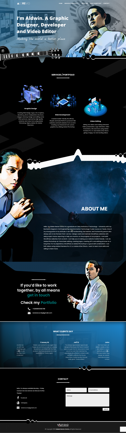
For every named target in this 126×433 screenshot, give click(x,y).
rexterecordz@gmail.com (29, 408)
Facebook (24, 398)
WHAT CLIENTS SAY (95, 3)
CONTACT (106, 3)
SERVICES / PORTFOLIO (71, 3)
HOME (60, 3)
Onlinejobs (24, 403)
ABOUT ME (85, 3)
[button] (19, 351)
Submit (106, 409)
